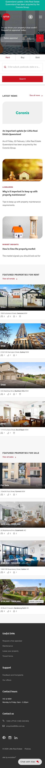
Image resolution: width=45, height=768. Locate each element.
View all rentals (8, 279)
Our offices (6, 680)
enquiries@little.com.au (15, 726)
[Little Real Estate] (6, 17)
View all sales (8, 457)
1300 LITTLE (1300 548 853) (17, 721)
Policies (28, 749)
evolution (12, 757)
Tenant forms (7, 656)
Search (22, 79)
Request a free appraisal (12, 641)
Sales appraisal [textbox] (11, 38)
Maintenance (7, 646)
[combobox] (17, 38)
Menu (38, 17)
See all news (35, 95)
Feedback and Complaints (12, 675)
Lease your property (10, 651)
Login (30, 17)
